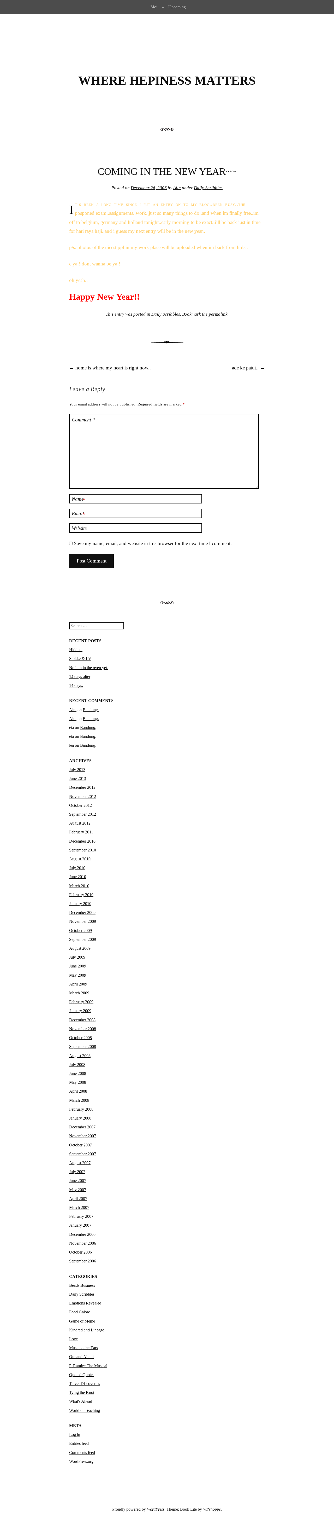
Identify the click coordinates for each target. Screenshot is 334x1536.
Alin (177, 187)
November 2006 (82, 1243)
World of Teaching (84, 1410)
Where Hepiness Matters (167, 80)
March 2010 (79, 886)
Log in (74, 1434)
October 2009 (80, 930)
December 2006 (82, 1234)
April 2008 (78, 1091)
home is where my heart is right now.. (110, 367)
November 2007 (82, 1136)
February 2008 (81, 1109)
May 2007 (77, 1189)
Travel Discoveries (84, 1383)
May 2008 (77, 1082)
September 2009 (82, 939)
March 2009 (79, 993)
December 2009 (82, 912)
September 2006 (82, 1261)
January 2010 (80, 903)
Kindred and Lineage (86, 1330)
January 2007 (80, 1225)
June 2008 (77, 1073)
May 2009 (77, 975)
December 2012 (82, 787)
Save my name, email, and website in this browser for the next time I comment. (153, 543)
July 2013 (77, 769)
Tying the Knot (81, 1392)
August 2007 (80, 1163)
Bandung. (91, 710)
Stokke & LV (80, 658)
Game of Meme (82, 1321)
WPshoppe (212, 1509)
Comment (83, 419)
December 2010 (82, 841)
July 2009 (77, 957)
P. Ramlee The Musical (88, 1366)
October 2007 (80, 1145)
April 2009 (78, 984)
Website (79, 528)
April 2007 (78, 1198)
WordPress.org (81, 1461)
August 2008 (80, 1055)
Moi (154, 7)
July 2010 (77, 868)
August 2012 (80, 823)
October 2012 (80, 805)
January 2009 (80, 1010)
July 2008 (77, 1064)
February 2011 (81, 832)
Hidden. (75, 649)
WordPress (155, 1509)
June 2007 (77, 1180)
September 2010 (82, 850)
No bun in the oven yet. (88, 667)
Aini (72, 710)
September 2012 (82, 814)
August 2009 (80, 948)
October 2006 (80, 1252)
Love (73, 1339)
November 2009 (82, 921)
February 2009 (81, 1002)
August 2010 (80, 859)
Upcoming (177, 7)
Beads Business (82, 1285)
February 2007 (81, 1216)
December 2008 (82, 1020)
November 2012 (82, 796)
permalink (218, 314)
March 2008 (79, 1100)
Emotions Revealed (85, 1303)
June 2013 (77, 778)
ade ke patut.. (248, 367)
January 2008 (80, 1118)
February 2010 (81, 894)
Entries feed (79, 1443)
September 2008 (82, 1046)
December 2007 (82, 1127)
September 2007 (82, 1154)
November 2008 (82, 1029)
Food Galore (79, 1312)
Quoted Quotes (81, 1374)
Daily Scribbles (208, 187)
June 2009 (77, 966)
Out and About (81, 1356)
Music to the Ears (83, 1348)
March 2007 (79, 1207)
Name (78, 499)
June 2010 (77, 876)
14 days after (79, 676)
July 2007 (77, 1171)
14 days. (76, 685)
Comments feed (82, 1452)
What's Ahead (80, 1401)
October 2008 (80, 1037)
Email (78, 514)
